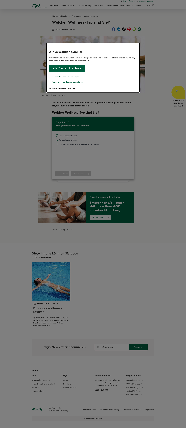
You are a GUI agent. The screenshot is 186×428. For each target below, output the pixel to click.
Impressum (72, 88)
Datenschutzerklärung (57, 88)
